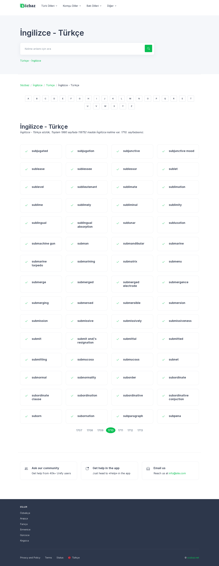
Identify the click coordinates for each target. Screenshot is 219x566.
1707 (79, 430)
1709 (100, 430)
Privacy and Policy (30, 557)
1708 (90, 430)
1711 (120, 430)
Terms (48, 557)
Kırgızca (24, 540)
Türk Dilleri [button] (48, 5)
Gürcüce (24, 535)
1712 (130, 430)
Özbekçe (25, 513)
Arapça (24, 518)
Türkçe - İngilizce (30, 60)
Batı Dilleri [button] (93, 5)
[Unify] (27, 6)
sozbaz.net (193, 557)
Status (60, 557)
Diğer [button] (110, 5)
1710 (111, 430)
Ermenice (25, 529)
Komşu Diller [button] (70, 5)
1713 (140, 430)
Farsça (24, 524)
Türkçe (50, 85)
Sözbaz (24, 85)
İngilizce (37, 85)
